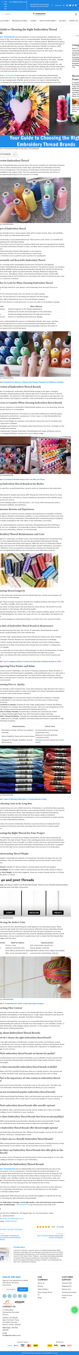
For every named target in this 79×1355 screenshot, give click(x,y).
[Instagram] (67, 5)
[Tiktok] (73, 5)
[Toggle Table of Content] (14, 154)
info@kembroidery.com (19, 2)
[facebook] (5, 1296)
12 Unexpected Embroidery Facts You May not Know (24, 479)
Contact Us (73, 21)
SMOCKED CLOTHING (19, 21)
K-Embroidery (9, 75)
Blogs (40, 1298)
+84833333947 (22, 1205)
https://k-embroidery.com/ (13, 1218)
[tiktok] (20, 1296)
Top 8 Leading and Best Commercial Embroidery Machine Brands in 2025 (32, 661)
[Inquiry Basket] (76, 14)
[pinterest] (25, 1296)
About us (41, 1283)
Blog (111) (75, 48)
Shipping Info (67, 1286)
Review (40, 1286)
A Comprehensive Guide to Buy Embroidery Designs (23, 1003)
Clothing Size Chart (69, 1292)
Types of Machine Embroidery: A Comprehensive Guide (25, 799)
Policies (62, 21)
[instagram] (10, 1296)
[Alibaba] (76, 5)
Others (33, 21)
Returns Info (66, 1289)
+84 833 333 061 (5, 5)
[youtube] (15, 1296)
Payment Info (67, 1283)
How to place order (47, 21)
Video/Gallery (43, 1289)
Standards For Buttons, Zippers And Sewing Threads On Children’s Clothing (33, 382)
